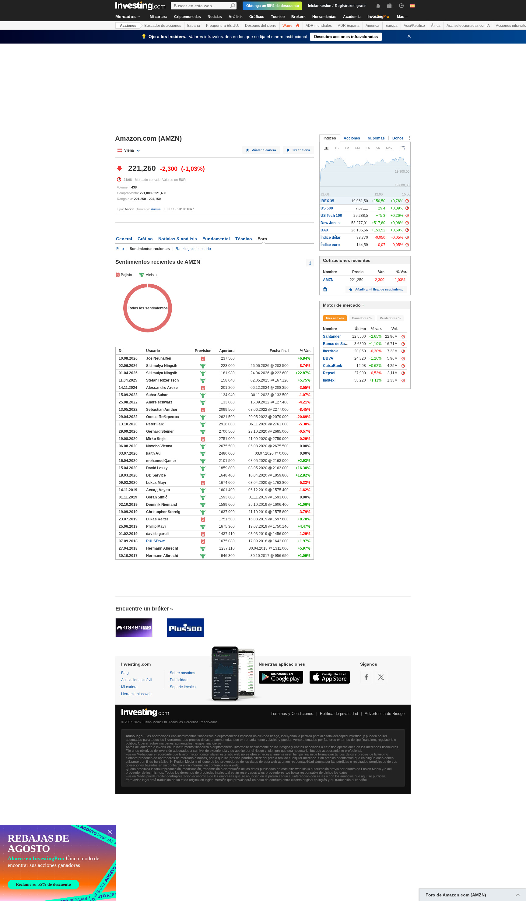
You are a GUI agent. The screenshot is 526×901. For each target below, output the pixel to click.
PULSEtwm (156, 541)
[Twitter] (381, 677)
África (435, 25)
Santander (332, 336)
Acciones (128, 25)
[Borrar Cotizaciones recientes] (325, 288)
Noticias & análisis (177, 238)
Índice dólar (331, 237)
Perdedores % (390, 318)
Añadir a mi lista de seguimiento (379, 289)
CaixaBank (332, 366)
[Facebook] (366, 677)
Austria (156, 209)
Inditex (329, 380)
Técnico (278, 17)
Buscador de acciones (162, 25)
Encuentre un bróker (142, 609)
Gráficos (256, 17)
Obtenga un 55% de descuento (272, 6)
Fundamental (216, 238)
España (193, 25)
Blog (125, 673)
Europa (391, 25)
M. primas (376, 138)
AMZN (328, 280)
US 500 (327, 208)
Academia (352, 17)
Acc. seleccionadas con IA (468, 25)
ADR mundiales (319, 25)
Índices (330, 138)
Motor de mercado (342, 305)
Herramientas (324, 17)
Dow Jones (330, 223)
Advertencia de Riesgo (385, 713)
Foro (120, 249)
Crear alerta (301, 150)
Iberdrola (330, 351)
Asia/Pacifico (414, 25)
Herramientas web (136, 694)
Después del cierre (260, 25)
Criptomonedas (187, 17)
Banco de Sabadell (339, 344)
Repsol (329, 373)
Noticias (215, 17)
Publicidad (179, 680)
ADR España (348, 25)
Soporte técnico (183, 687)
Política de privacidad (339, 713)
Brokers (298, 17)
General (124, 238)
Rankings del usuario (193, 249)
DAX (324, 230)
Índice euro (330, 245)
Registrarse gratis (350, 6)
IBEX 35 (327, 201)
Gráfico (145, 238)
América (372, 25)
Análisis (236, 17)
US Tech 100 (331, 215)
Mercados (125, 16)
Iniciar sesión (319, 6)
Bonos (398, 138)
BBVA (328, 358)
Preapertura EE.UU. (222, 25)
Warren (289, 25)
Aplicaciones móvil (136, 680)
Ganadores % (362, 318)
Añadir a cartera (264, 150)
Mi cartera (158, 17)
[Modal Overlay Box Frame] (58, 863)
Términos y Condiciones (292, 713)
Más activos (335, 318)
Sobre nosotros (182, 673)
